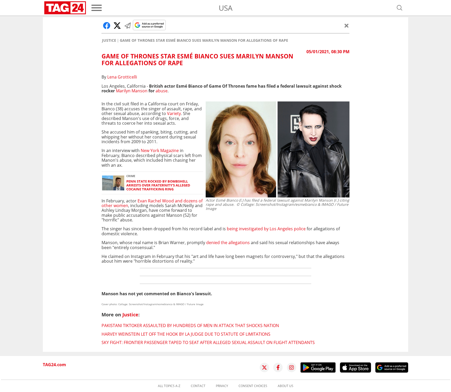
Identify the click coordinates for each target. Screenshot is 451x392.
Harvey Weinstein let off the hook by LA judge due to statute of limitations (186, 334)
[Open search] (399, 7)
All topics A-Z (169, 386)
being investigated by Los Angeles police (266, 229)
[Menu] (96, 8)
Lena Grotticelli (122, 77)
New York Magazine (160, 150)
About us (285, 386)
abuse (162, 91)
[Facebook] (278, 367)
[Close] (346, 25)
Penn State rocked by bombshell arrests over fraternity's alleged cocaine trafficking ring (158, 185)
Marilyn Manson (131, 91)
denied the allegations (228, 242)
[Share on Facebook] (107, 25)
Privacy (222, 386)
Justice (109, 40)
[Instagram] (291, 367)
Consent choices (253, 386)
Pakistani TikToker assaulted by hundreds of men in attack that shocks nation (190, 325)
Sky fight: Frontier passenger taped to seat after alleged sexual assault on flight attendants (208, 342)
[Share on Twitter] (117, 25)
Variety (174, 113)
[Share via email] (127, 25)
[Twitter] (264, 367)
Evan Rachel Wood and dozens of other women (152, 203)
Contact (198, 386)
